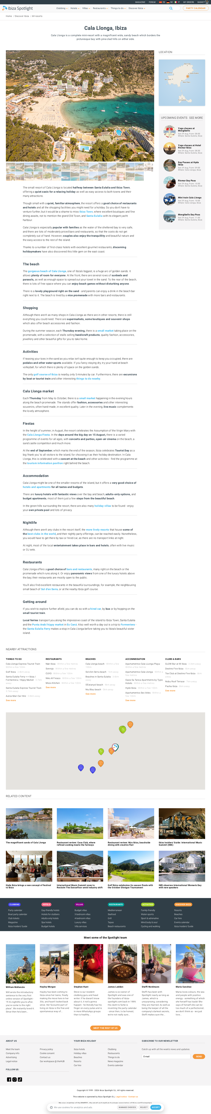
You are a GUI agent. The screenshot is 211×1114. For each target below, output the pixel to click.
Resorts (178, 910)
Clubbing (112, 1049)
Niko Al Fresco (63, 678)
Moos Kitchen (63, 683)
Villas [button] (85, 8)
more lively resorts (98, 529)
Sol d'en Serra (49, 589)
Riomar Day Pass (187, 180)
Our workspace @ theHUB (52, 1061)
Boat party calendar (17, 914)
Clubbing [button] (60, 8)
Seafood (112, 914)
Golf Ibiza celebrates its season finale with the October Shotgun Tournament (130, 886)
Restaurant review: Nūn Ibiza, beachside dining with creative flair (129, 843)
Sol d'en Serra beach (102, 672)
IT (179, 2)
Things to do (114, 1057)
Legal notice (11, 1061)
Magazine (140, 2)
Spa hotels (46, 922)
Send (199, 1056)
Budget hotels (48, 926)
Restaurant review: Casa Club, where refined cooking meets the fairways (76, 843)
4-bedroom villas (82, 918)
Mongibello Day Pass (189, 214)
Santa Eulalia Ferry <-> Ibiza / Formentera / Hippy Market (24, 679)
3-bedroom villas (82, 914)
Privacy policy (46, 1049)
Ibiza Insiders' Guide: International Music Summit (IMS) (180, 843)
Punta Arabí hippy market (47, 624)
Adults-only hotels (50, 918)
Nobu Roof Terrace (181, 681)
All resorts (37, 16)
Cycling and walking (150, 926)
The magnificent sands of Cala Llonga (26, 842)
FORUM (152, 2)
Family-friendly (148, 910)
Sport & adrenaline (150, 918)
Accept (156, 1107)
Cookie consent (47, 1053)
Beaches (178, 914)
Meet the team (13, 1049)
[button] (115, 747)
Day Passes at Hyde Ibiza (188, 163)
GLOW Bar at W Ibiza (183, 664)
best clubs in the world (41, 533)
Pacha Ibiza (177, 686)
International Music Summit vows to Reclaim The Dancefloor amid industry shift (80, 886)
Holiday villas (80, 1053)
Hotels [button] (74, 8)
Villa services (81, 926)
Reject (144, 1107)
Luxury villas (80, 922)
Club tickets (13, 918)
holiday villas (103, 505)
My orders (188, 2)
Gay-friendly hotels (50, 910)
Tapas (111, 922)
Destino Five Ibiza (180, 668)
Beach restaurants (117, 926)
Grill (110, 918)
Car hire (178, 918)
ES (164, 2)
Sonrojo (61, 668)
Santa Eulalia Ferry (38, 628)
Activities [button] (147, 904)
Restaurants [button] (99, 8)
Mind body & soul (149, 922)
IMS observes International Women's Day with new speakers (180, 886)
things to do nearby (88, 378)
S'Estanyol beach (100, 684)
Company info (12, 1053)
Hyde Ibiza (141, 688)
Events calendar (182, 922)
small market (87, 398)
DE (171, 2)
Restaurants (114, 1053)
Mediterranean (115, 910)
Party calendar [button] (195, 8)
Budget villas (81, 910)
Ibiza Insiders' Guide (17, 926)
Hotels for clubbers (50, 914)
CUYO (59, 673)
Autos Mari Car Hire (23, 696)
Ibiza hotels (79, 1049)
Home (9, 16)
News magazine (115, 1061)
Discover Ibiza (22, 16)
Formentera (128, 624)
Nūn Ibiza (62, 664)
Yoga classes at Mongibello (186, 129)
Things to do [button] (117, 8)
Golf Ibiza (18, 672)
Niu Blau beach (99, 689)
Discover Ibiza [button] (136, 8)
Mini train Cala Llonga (189, 197)
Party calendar (15, 910)
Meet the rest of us (105, 1028)
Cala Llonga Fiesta (38, 434)
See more (196, 117)
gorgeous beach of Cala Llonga (47, 271)
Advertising (11, 1057)
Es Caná (72, 624)
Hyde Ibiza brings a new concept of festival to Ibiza (28, 886)
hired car (95, 608)
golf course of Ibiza (45, 374)
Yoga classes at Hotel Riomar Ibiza (189, 146)
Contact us (45, 1057)
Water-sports (147, 914)
